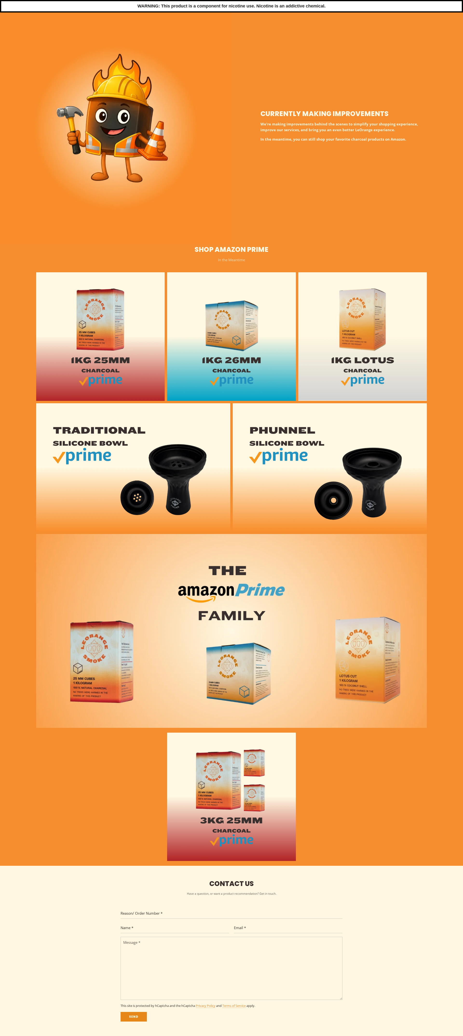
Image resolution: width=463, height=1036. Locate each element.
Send (133, 1017)
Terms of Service (234, 1006)
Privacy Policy (205, 1006)
